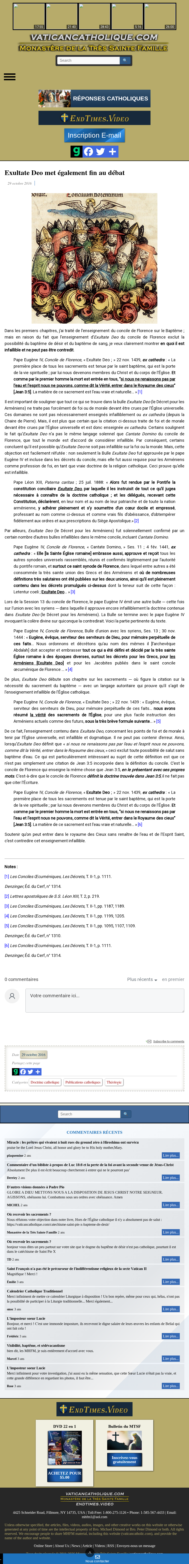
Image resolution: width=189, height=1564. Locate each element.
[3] (73, 591)
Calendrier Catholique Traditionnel (34, 1291)
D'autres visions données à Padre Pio (35, 1187)
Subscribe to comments (168, 1041)
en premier (173, 979)
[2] (136, 520)
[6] (140, 824)
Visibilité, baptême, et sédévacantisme (36, 1345)
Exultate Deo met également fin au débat (65, 172)
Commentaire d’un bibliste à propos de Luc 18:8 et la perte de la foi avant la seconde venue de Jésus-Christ (90, 1165)
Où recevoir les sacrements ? (29, 1214)
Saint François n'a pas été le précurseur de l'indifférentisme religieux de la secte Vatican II (77, 1269)
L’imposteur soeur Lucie (26, 1318)
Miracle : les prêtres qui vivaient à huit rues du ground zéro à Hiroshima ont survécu (73, 1142)
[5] (158, 721)
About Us (62, 1546)
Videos (100, 1546)
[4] (70, 669)
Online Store (43, 1546)
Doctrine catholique (45, 1082)
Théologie (114, 1082)
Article (87, 1546)
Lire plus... (171, 1155)
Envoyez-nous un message (136, 1546)
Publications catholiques (82, 1082)
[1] (140, 391)
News (75, 1546)
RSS (110, 1546)
